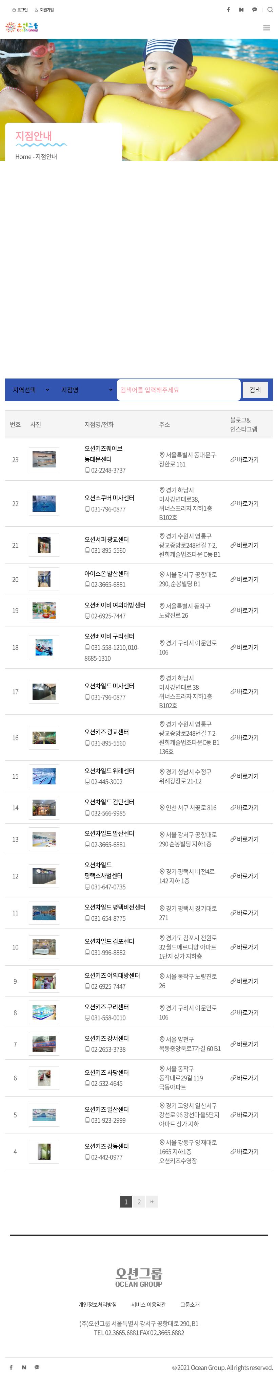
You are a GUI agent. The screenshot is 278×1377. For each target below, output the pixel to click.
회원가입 (47, 10)
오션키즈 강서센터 (106, 1038)
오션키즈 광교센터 (106, 731)
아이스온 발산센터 (106, 573)
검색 (255, 389)
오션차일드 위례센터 (109, 770)
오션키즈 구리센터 (106, 1006)
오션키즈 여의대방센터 (112, 975)
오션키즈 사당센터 (106, 1072)
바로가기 (248, 459)
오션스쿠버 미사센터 (109, 497)
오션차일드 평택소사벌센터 (103, 870)
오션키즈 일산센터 (106, 1109)
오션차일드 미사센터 (109, 685)
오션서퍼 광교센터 (106, 539)
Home (23, 156)
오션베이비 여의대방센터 (114, 605)
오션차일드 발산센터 (109, 833)
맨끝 (152, 1202)
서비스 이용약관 (148, 1304)
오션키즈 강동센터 (106, 1146)
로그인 (22, 10)
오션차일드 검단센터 (109, 801)
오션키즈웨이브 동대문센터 (103, 454)
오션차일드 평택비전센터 (114, 907)
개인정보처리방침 (97, 1304)
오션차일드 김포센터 (109, 941)
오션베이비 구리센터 (109, 636)
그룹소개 (189, 1304)
